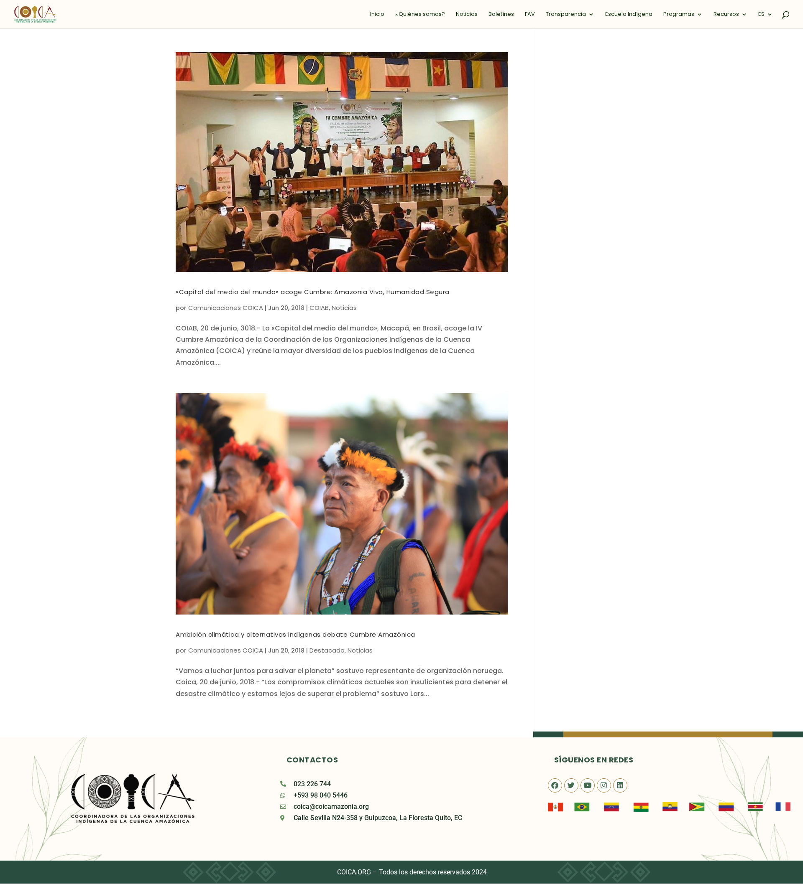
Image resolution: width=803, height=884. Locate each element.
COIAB (319, 307)
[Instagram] (604, 785)
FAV (530, 14)
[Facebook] (555, 785)
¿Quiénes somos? (420, 14)
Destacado (327, 650)
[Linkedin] (620, 785)
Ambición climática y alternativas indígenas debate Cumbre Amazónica (295, 634)
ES (761, 14)
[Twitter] (571, 785)
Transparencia (566, 14)
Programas (678, 14)
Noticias (467, 14)
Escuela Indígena (628, 14)
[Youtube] (588, 785)
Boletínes (501, 14)
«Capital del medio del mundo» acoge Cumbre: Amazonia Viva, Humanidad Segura (313, 291)
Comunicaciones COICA (225, 307)
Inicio (377, 14)
